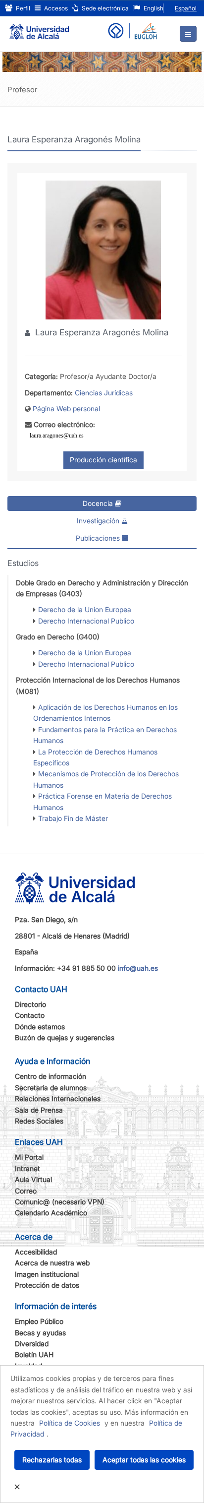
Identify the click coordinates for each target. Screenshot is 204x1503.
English (152, 8)
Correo (26, 1191)
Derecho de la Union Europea (84, 609)
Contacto (30, 1015)
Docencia (99, 503)
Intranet (27, 1168)
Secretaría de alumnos (51, 1087)
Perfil (22, 8)
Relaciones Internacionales (58, 1098)
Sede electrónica (104, 8)
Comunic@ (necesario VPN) (59, 1201)
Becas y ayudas (40, 1332)
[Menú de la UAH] (188, 34)
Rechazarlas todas (52, 1459)
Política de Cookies (69, 1423)
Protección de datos (47, 1285)
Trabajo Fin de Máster (73, 818)
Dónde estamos (40, 1026)
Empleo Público (39, 1321)
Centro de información (50, 1076)
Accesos (55, 8)
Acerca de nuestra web (52, 1262)
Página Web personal (66, 408)
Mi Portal (29, 1157)
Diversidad (32, 1343)
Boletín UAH (34, 1354)
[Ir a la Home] (39, 28)
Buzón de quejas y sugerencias (64, 1037)
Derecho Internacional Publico (86, 621)
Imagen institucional (47, 1274)
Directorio (30, 1004)
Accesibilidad (36, 1252)
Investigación (99, 520)
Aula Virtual (33, 1179)
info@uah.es (138, 968)
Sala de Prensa (39, 1110)
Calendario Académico (51, 1212)
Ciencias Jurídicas (104, 392)
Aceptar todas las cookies (144, 1459)
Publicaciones (99, 538)
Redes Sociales (39, 1121)
